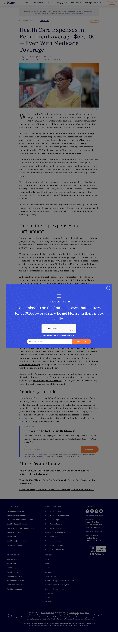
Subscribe (81, 342)
